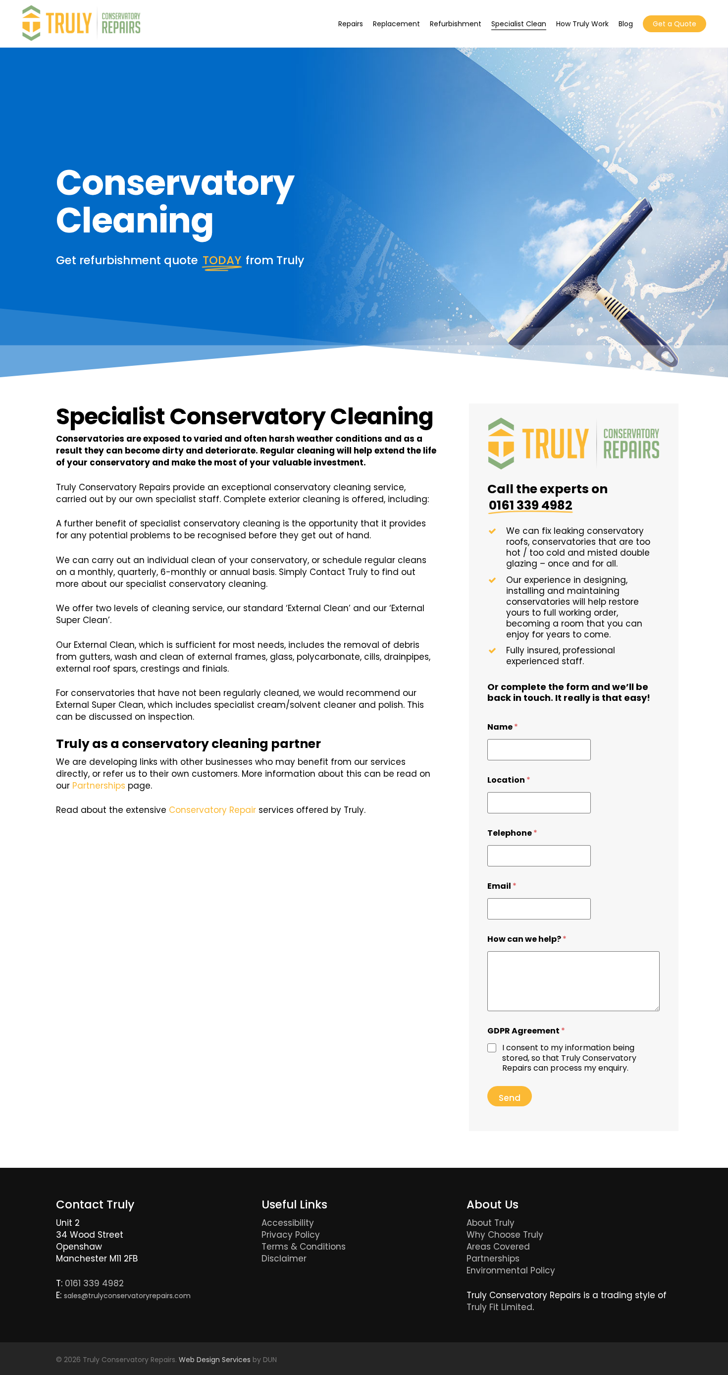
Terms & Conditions (303, 1247)
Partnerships (98, 786)
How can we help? (527, 939)
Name (502, 727)
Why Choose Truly (505, 1235)
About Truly (491, 1223)
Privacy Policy (290, 1235)
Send (509, 1098)
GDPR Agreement (526, 1030)
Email (502, 886)
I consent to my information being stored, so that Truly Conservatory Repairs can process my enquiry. (569, 1058)
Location (508, 780)
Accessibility (287, 1223)
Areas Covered (498, 1247)
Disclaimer (284, 1258)
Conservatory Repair (212, 810)
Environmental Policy (511, 1270)
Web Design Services (215, 1360)
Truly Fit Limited (499, 1307)
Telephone (512, 833)
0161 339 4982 (94, 1283)
